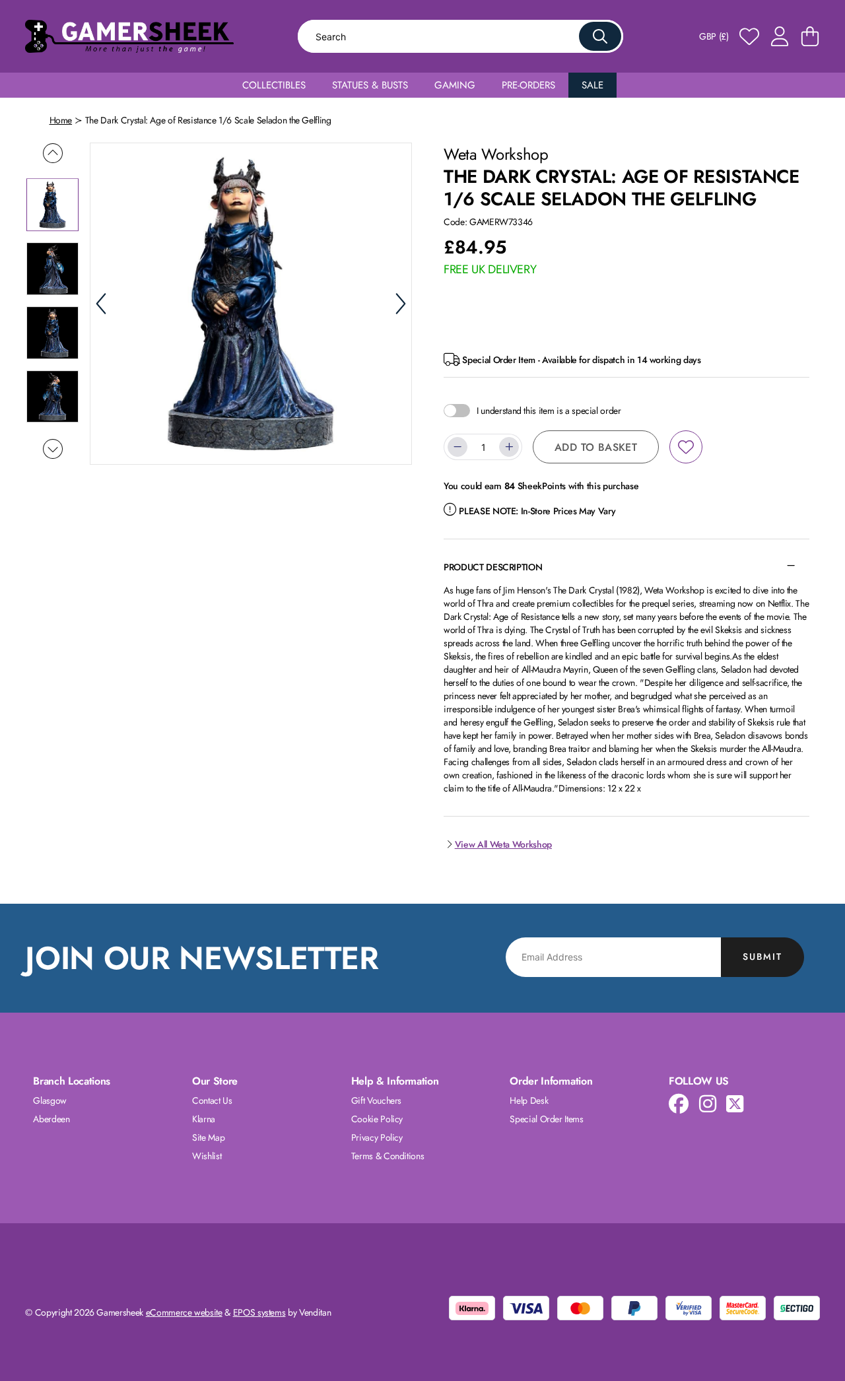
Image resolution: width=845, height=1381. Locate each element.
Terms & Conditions (387, 1155)
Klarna (203, 1119)
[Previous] (101, 303)
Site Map (208, 1137)
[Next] (400, 303)
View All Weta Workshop (503, 844)
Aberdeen (51, 1119)
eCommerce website (184, 1312)
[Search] (600, 36)
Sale (592, 85)
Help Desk (529, 1100)
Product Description (493, 567)
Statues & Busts (370, 85)
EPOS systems (259, 1312)
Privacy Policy (377, 1137)
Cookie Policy (377, 1119)
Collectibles (274, 85)
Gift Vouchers (376, 1100)
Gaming (454, 85)
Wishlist (206, 1155)
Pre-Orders (528, 85)
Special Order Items (546, 1119)
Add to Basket (596, 447)
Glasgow (50, 1100)
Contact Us (212, 1100)
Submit (762, 956)
